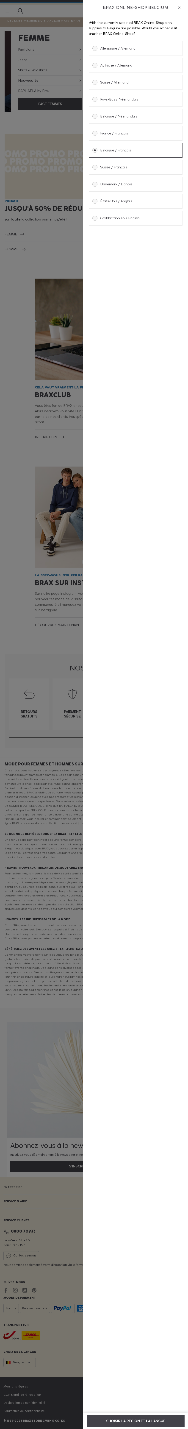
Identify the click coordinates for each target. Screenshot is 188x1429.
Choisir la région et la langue (135, 1421)
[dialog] (135, 714)
